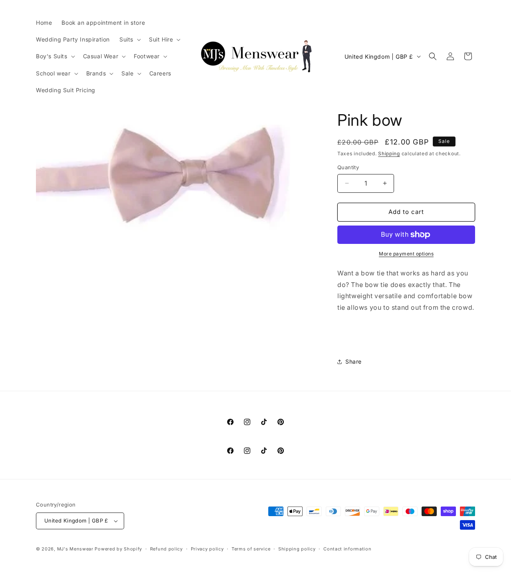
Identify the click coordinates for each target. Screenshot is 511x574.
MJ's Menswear (76, 549)
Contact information (347, 549)
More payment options (406, 254)
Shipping (389, 153)
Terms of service (251, 549)
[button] (129, 39)
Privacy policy (207, 549)
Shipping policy (297, 549)
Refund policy (166, 549)
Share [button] (353, 361)
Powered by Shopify (118, 549)
